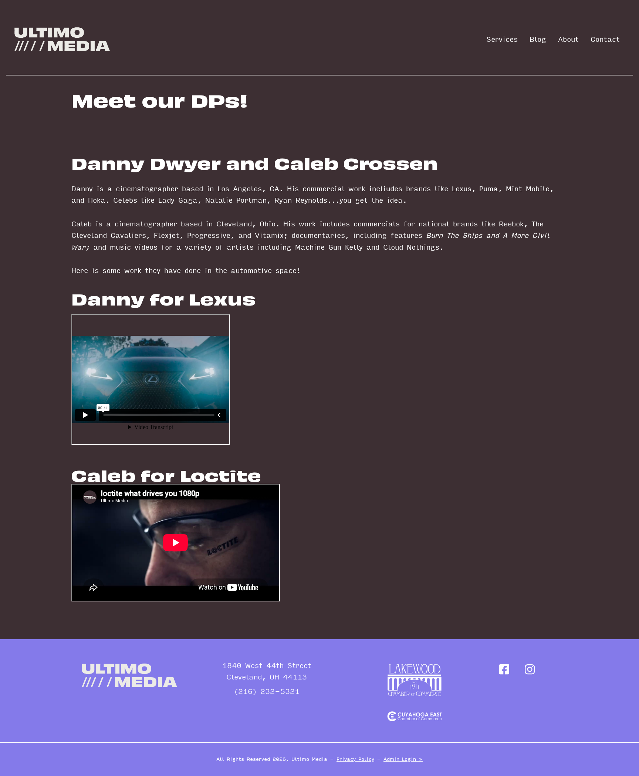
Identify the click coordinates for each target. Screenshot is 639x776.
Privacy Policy (355, 759)
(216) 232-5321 (267, 692)
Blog (538, 40)
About (568, 40)
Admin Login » (403, 759)
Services (502, 40)
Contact (605, 40)
